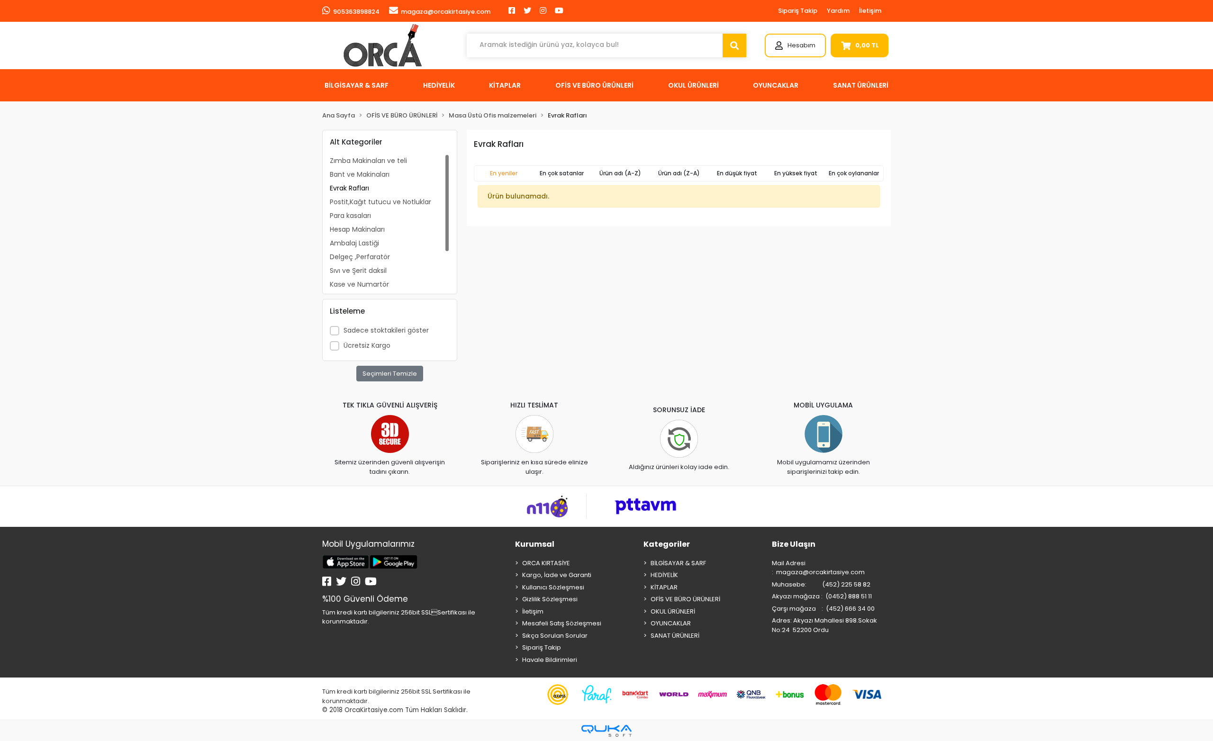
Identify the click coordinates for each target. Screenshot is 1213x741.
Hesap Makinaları (357, 229)
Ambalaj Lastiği (354, 243)
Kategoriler (666, 544)
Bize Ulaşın (793, 544)
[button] (795, 45)
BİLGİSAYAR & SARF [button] (357, 85)
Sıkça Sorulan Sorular (555, 635)
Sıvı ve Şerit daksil (358, 270)
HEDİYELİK (664, 574)
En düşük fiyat (737, 173)
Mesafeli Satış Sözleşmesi (561, 623)
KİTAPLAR (664, 587)
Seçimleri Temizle (389, 373)
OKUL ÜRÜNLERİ (673, 611)
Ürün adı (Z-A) (679, 173)
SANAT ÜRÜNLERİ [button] (860, 85)
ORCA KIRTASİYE (546, 563)
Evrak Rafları (349, 188)
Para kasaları (350, 215)
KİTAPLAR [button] (505, 85)
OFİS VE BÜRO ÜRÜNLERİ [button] (594, 85)
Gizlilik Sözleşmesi (550, 599)
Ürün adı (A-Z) (620, 173)
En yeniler (503, 173)
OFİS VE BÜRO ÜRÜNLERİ (685, 599)
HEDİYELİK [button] (439, 85)
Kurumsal (534, 544)
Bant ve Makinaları (359, 174)
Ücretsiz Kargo (367, 345)
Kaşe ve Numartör (359, 284)
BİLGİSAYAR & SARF (678, 563)
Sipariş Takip (797, 10)
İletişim (870, 10)
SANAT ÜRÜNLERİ (675, 635)
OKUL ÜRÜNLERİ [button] (693, 85)
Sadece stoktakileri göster (386, 330)
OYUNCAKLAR (671, 623)
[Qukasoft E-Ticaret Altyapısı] (606, 731)
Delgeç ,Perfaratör (360, 257)
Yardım (838, 10)
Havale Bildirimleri (549, 659)
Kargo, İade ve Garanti (556, 574)
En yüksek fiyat (795, 173)
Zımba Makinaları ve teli (368, 160)
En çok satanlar (562, 173)
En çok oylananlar (854, 173)
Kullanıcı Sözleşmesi (553, 587)
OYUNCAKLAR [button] (775, 85)
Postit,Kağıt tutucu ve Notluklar (380, 202)
